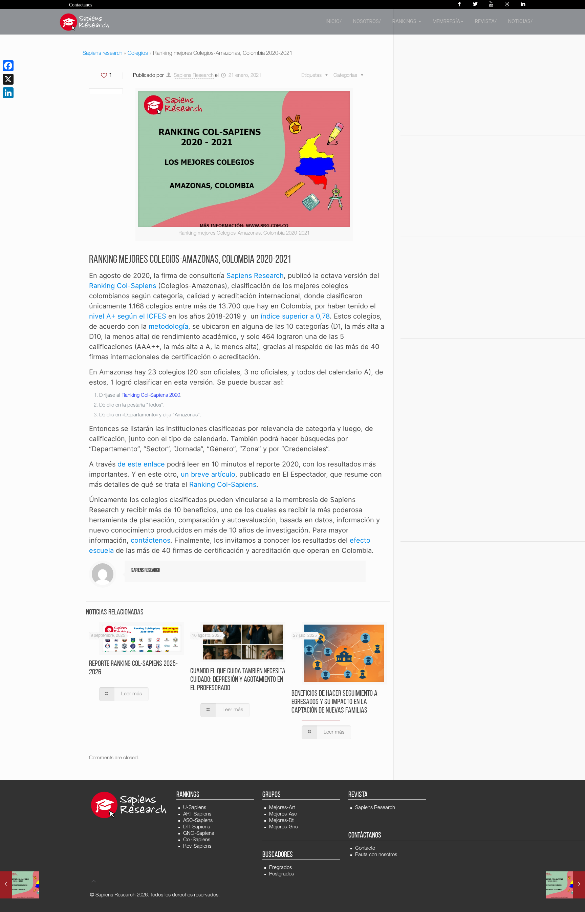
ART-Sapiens (197, 814)
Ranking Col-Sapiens (122, 286)
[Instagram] (507, 4)
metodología (168, 326)
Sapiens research (103, 54)
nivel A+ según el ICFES (127, 316)
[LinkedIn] (8, 93)
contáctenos (150, 540)
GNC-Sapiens (198, 833)
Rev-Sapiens (197, 846)
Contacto (365, 848)
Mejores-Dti (282, 820)
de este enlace (141, 464)
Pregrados (280, 867)
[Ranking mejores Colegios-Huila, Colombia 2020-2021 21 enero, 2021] (19, 884)
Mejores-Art (282, 807)
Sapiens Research (194, 75)
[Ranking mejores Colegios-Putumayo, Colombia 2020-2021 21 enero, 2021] (565, 884)
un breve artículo (208, 474)
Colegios (138, 54)
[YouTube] (491, 4)
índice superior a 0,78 (295, 316)
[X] (8, 79)
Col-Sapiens (196, 840)
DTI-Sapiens (196, 827)
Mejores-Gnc (283, 827)
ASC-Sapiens (198, 820)
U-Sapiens (194, 807)
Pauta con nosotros (376, 854)
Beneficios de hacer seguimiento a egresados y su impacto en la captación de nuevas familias (334, 702)
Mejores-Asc (283, 814)
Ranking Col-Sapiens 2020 (151, 395)
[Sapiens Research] (84, 22)
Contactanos (80, 4)
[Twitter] (475, 4)
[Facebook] (459, 4)
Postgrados (281, 874)
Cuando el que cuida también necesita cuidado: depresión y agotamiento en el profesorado (237, 680)
